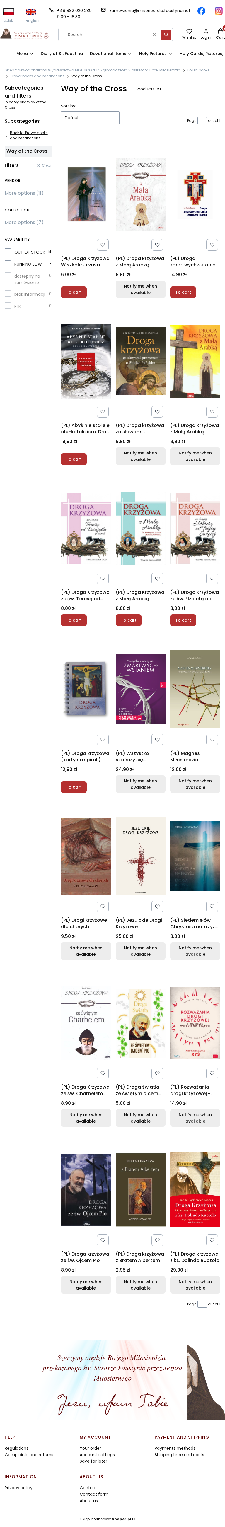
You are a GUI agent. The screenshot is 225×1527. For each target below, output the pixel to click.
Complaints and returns (29, 1455)
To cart (74, 292)
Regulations (16, 1448)
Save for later (93, 1461)
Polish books (198, 70)
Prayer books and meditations (37, 75)
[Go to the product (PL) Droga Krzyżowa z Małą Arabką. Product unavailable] (195, 361)
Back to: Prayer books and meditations (29, 135)
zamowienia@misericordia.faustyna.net (149, 10)
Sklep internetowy (105, 1518)
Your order (90, 1448)
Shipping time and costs (179, 1455)
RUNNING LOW (28, 264)
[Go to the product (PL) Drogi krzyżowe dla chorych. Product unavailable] (86, 856)
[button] (166, 35)
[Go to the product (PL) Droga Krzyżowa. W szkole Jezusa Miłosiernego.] (86, 194)
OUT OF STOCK (29, 252)
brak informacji (29, 294)
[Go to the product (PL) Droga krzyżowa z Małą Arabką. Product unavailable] (141, 194)
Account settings (97, 1455)
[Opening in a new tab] (201, 11)
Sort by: (68, 106)
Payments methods (175, 1448)
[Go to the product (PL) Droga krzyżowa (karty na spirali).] (86, 689)
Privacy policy (19, 1488)
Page (191, 120)
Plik (17, 306)
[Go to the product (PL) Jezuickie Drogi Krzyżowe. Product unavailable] (141, 856)
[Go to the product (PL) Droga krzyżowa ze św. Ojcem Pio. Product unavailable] (86, 1190)
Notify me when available (140, 289)
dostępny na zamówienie (27, 279)
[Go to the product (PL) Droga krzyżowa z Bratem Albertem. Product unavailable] (141, 1190)
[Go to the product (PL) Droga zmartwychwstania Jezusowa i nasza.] (195, 194)
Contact (88, 1488)
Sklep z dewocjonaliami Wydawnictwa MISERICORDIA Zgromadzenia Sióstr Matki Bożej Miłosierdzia (92, 70)
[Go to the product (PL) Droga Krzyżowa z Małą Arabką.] (141, 528)
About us (89, 1501)
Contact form (94, 1494)
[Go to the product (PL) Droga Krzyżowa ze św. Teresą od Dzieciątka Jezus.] (86, 528)
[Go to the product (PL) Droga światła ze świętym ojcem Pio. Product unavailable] (141, 1023)
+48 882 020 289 (74, 10)
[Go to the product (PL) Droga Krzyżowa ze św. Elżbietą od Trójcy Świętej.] (195, 528)
